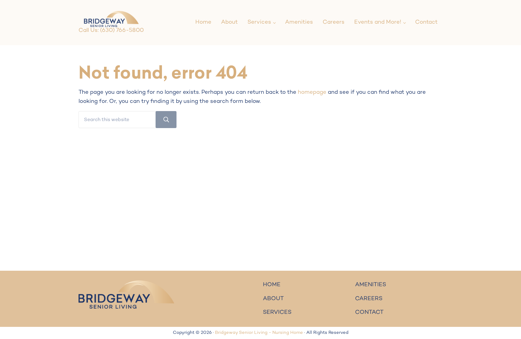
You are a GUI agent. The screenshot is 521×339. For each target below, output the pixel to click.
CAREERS (368, 299)
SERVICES (277, 312)
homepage (312, 92)
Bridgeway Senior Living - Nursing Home (259, 333)
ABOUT (273, 299)
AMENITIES (370, 285)
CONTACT (369, 312)
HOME (272, 285)
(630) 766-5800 (122, 30)
